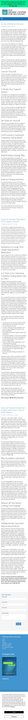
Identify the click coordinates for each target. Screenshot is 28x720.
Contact (4, 648)
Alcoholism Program (7, 643)
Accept (14, 712)
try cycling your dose (15, 378)
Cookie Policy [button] (7, 705)
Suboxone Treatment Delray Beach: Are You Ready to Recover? (13, 220)
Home (3, 639)
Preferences (14, 716)
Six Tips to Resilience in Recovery (12, 24)
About (3, 640)
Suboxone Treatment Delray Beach (12, 212)
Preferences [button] (12, 706)
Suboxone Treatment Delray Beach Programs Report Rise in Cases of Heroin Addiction (13, 410)
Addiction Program (6, 645)
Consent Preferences (6, 628)
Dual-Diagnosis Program (8, 647)
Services (4, 642)
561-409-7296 (21, 2)
